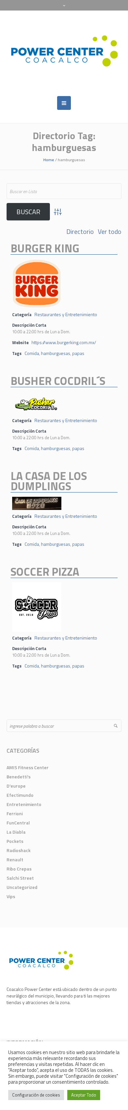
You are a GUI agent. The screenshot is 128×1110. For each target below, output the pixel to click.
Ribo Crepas (19, 868)
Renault (15, 859)
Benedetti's (19, 776)
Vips (11, 896)
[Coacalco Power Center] (64, 53)
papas (78, 353)
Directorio (80, 231)
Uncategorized (22, 887)
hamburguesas (55, 353)
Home (48, 160)
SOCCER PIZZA (45, 571)
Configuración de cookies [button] (36, 1095)
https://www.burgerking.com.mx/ (64, 342)
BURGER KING (45, 248)
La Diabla (16, 831)
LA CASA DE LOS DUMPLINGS (49, 480)
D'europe (16, 785)
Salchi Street (20, 877)
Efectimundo (20, 795)
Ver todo (109, 231)
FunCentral (18, 822)
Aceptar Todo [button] (83, 1095)
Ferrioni (15, 813)
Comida (32, 353)
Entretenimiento (24, 804)
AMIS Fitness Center (28, 767)
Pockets (15, 841)
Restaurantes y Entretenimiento (65, 314)
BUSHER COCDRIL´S (58, 380)
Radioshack (19, 850)
